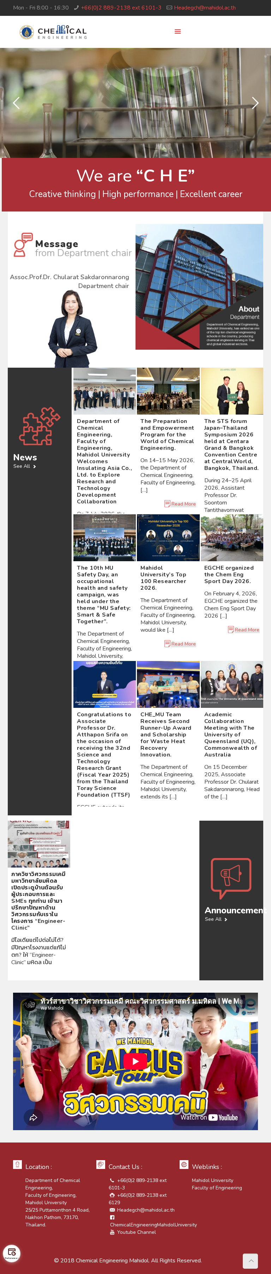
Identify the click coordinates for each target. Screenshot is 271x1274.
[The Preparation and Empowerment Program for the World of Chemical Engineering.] (168, 391)
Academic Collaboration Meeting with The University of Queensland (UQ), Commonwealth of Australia (230, 735)
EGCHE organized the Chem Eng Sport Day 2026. (229, 574)
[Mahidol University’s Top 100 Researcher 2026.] (168, 537)
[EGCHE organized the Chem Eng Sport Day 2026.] (232, 537)
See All (21, 466)
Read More (183, 504)
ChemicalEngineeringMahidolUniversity (153, 1224)
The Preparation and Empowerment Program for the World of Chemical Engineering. (167, 434)
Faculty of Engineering (218, 1187)
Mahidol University (212, 1180)
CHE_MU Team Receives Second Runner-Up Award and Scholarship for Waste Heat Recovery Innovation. (166, 735)
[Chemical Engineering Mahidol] (53, 32)
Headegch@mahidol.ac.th (205, 8)
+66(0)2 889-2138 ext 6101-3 (121, 8)
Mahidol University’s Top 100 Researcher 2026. (163, 578)
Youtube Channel (136, 1232)
